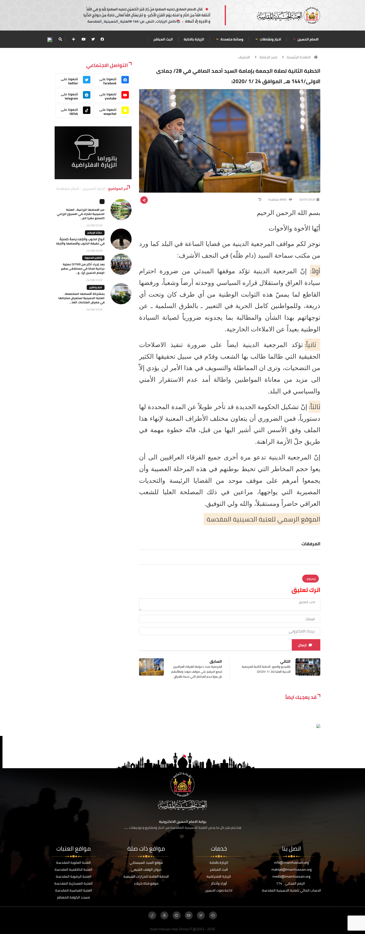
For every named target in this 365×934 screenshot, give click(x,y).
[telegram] (177, 915)
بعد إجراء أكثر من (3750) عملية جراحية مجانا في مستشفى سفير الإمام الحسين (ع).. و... (83, 268)
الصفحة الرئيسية (299, 57)
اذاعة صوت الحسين (218, 890)
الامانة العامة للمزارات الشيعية (146, 876)
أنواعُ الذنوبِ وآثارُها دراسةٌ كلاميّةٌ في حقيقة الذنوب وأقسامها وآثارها (80, 241)
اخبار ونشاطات (270, 39)
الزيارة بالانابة (194, 39)
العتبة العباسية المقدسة (73, 890)
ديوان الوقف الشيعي (146, 869)
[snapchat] (164, 915)
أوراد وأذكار (219, 883)
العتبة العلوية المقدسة (73, 862)
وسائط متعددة (231, 39)
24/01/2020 (307, 199)
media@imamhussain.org (291, 876)
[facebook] (102, 39)
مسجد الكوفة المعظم (73, 897)
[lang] (50, 39)
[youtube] (83, 39)
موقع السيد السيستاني (146, 862)
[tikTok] (152, 915)
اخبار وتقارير (95, 287)
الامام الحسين (308, 39)
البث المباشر (163, 39)
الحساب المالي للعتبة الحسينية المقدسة (291, 890)
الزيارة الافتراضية (219, 876)
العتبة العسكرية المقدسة (73, 883)
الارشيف (244, 57)
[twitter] (93, 39)
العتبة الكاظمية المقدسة (73, 869)
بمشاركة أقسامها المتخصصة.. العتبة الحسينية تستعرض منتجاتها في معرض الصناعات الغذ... (81, 298)
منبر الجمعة (268, 57)
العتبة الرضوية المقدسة (73, 876)
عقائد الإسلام (94, 232)
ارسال (302, 645)
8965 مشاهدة (278, 199)
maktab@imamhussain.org (291, 869)
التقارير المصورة (93, 257)
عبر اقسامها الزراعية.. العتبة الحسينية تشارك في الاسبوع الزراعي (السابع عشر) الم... (81, 214)
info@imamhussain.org (291, 862)
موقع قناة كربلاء (146, 883)
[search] (60, 39)
